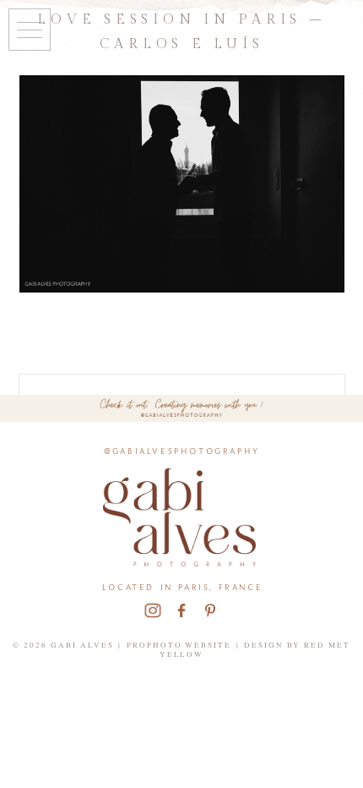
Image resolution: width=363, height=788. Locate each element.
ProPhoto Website (179, 645)
